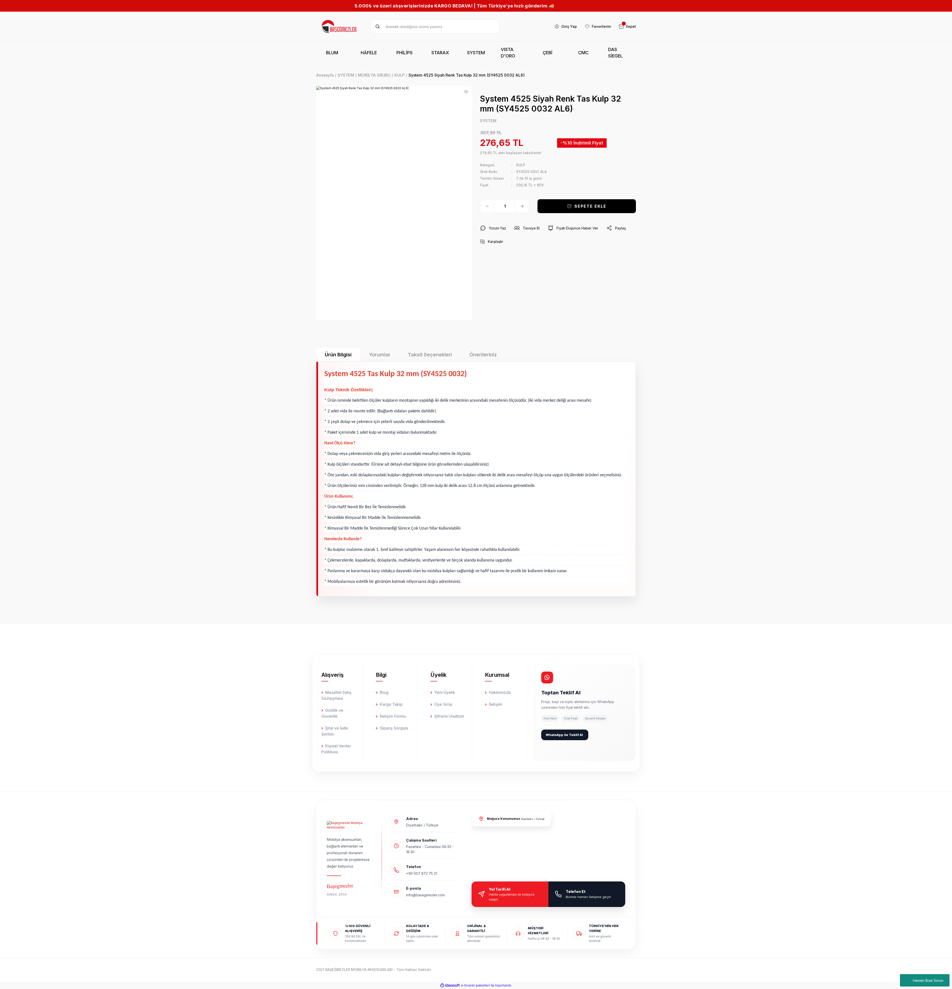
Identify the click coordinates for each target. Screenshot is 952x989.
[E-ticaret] (475, 985)
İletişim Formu (393, 716)
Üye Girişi (443, 704)
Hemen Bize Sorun (928, 980)
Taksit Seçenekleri (430, 355)
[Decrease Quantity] (487, 206)
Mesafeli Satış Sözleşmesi (336, 695)
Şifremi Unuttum (449, 716)
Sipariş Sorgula (394, 728)
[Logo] (339, 26)
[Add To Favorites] (466, 92)
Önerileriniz (483, 355)
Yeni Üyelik (444, 692)
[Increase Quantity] (522, 206)
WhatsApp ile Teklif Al (564, 735)
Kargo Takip (391, 704)
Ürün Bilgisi (338, 355)
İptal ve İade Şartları (334, 731)
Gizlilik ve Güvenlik (332, 713)
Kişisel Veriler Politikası (336, 748)
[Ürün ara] (378, 26)
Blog (384, 692)
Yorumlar (379, 355)
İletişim (495, 704)
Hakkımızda (500, 692)
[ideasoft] (450, 985)
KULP (520, 165)
